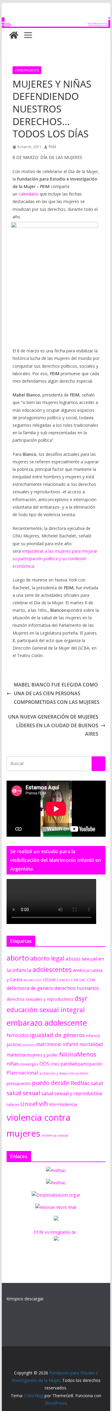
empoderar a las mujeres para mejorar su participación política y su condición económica (55, 558)
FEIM (52, 146)
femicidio (18, 1035)
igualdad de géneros (57, 1035)
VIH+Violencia (63, 1104)
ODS (44, 1063)
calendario (29, 194)
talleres (13, 1104)
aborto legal (47, 958)
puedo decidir (51, 1083)
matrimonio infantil (57, 1044)
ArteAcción (33, 980)
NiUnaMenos (77, 1054)
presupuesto (19, 1083)
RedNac (80, 1083)
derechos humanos (76, 988)
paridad (68, 1063)
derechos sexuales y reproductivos (40, 999)
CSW (91, 979)
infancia (93, 1035)
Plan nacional (23, 1072)
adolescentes (52, 969)
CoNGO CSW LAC (71, 980)
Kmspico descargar (25, 1299)
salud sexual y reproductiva (71, 1093)
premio (82, 1073)
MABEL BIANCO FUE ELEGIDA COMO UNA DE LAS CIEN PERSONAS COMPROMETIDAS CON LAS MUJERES (56, 693)
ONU (54, 1064)
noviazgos (29, 1064)
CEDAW (49, 979)
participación (90, 1064)
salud (97, 1083)
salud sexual (23, 1093)
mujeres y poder (42, 1055)
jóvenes (28, 1044)
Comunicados (27, 70)
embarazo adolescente (47, 1022)
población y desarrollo (57, 1073)
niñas (13, 1063)
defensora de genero (30, 988)
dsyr (81, 998)
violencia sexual (55, 1135)
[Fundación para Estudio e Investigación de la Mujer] (56, 21)
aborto (18, 958)
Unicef (29, 1104)
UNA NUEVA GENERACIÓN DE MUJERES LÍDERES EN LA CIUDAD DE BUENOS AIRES (53, 725)
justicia (14, 1044)
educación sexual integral (46, 1009)
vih (43, 1103)
